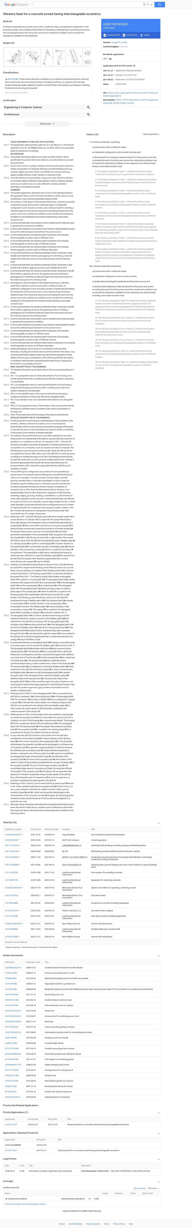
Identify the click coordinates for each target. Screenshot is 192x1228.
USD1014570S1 (11, 895)
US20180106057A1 (13, 835)
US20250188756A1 (13, 924)
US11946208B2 (11, 903)
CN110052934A (11, 1027)
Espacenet (107, 103)
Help (131, 1224)
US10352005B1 (12, 840)
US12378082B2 (11, 929)
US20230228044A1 (13, 888)
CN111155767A (12, 845)
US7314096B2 (11, 984)
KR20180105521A (12, 1097)
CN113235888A (12, 865)
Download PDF (113, 35)
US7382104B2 (11, 989)
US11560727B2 (11, 880)
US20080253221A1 (13, 967)
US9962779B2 (11, 1043)
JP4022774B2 (11, 1086)
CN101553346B (11, 994)
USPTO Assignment (149, 100)
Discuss (130, 103)
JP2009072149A (12, 1075)
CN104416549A (11, 1005)
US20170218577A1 (13, 1032)
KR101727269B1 (12, 1048)
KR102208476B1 (12, 1059)
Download (141, 1188)
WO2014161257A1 (13, 1011)
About (62, 1224)
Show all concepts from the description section (25, 1204)
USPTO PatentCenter (131, 100)
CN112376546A (12, 857)
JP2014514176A (12, 1000)
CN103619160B (11, 1081)
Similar (146, 35)
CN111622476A (12, 851)
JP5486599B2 (11, 978)
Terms (106, 1224)
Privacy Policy (119, 1224)
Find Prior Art (131, 35)
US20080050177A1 (13, 1065)
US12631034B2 (12, 937)
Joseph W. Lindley (119, 42)
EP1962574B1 (11, 1092)
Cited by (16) (113, 93)
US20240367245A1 (13, 1021)
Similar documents (139, 93)
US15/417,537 (11, 1124)
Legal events (124, 93)
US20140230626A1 (13, 1016)
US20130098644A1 (13, 1054)
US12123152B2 (11, 916)
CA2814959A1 (11, 1038)
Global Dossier (119, 103)
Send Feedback (75, 1224)
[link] (47, 84)
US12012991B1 (12, 910)
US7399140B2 (11, 973)
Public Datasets (93, 1224)
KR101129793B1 (12, 1070)
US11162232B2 (11, 872)
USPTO (119, 100)
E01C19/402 (13, 79)
